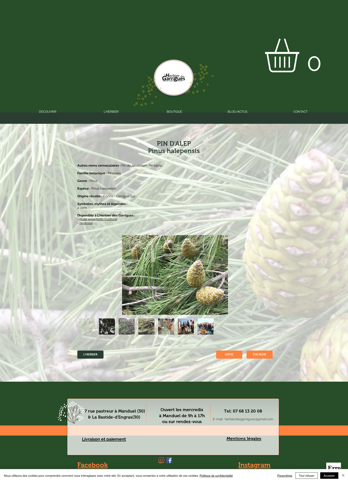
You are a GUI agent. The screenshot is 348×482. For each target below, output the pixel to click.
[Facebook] (169, 460)
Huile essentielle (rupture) (98, 219)
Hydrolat (86, 223)
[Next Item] (265, 275)
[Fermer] (343, 475)
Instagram (254, 465)
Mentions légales (244, 438)
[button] (301, 55)
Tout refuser (306, 476)
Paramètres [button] (284, 476)
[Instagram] (161, 460)
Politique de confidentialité (216, 476)
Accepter (329, 476)
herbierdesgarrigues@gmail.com (249, 419)
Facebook (92, 465)
